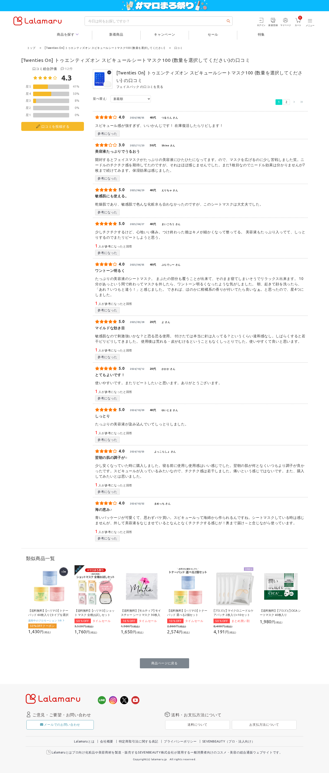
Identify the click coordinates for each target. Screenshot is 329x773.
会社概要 (106, 741)
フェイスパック (127, 87)
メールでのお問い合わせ (62, 724)
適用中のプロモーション (45, 620)
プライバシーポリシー (180, 741)
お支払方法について (264, 724)
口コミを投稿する (55, 126)
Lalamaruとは (84, 741)
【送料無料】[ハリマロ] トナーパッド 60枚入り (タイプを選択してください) (48, 615)
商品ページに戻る (164, 663)
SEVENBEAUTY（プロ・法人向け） (228, 741)
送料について (197, 724)
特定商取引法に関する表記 (138, 741)
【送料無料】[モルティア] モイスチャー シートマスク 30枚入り (141, 615)
